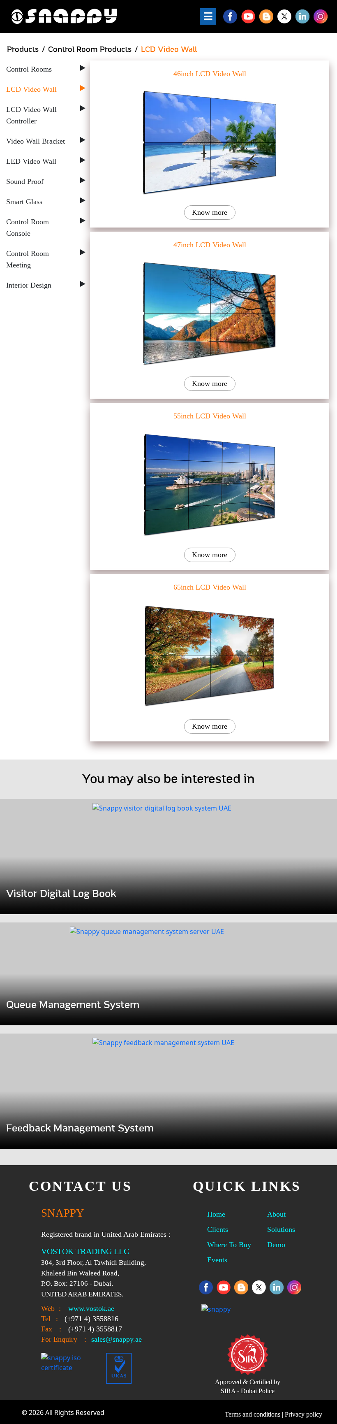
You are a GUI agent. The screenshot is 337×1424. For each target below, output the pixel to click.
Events (217, 1260)
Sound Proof (25, 181)
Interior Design (28, 285)
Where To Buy (229, 1244)
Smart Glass (24, 201)
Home (216, 1214)
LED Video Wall (31, 161)
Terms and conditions (252, 1414)
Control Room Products (90, 49)
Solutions (281, 1229)
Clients (217, 1229)
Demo (276, 1244)
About (276, 1214)
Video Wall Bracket (35, 141)
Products (23, 49)
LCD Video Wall (31, 89)
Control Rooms (29, 69)
